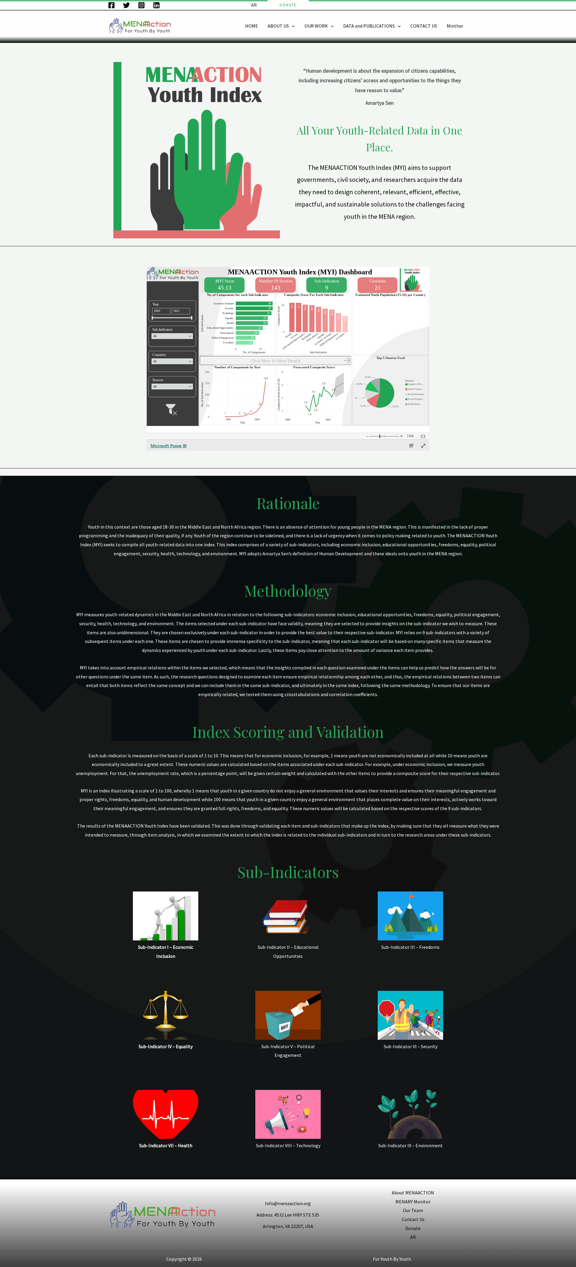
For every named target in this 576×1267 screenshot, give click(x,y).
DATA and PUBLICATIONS (369, 26)
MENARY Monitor (412, 1202)
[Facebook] (111, 5)
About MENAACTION (413, 1193)
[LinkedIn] (156, 5)
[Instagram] (141, 5)
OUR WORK (316, 26)
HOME (251, 26)
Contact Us (413, 1219)
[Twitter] (126, 5)
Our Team (413, 1210)
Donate (413, 1228)
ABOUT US (278, 26)
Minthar (455, 26)
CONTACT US (423, 26)
